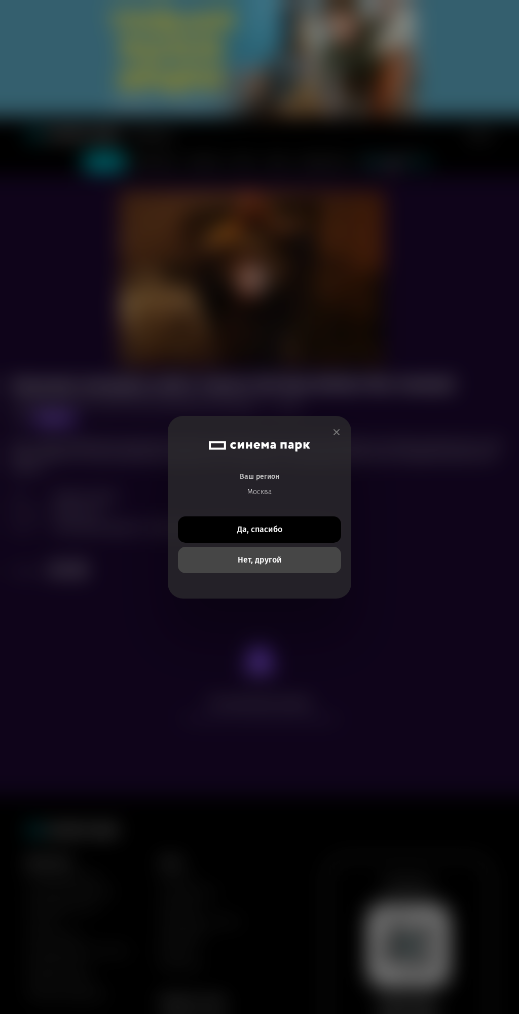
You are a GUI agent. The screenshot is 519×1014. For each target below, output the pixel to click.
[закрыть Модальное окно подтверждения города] (336, 432)
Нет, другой (260, 560)
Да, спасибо (259, 529)
